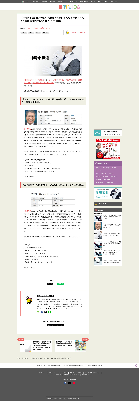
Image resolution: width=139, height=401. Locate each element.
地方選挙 (52, 1)
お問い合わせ (85, 374)
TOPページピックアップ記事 (36, 28)
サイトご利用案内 (62, 372)
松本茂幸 (31, 32)
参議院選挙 (44, 1)
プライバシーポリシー (56, 374)
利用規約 (80, 372)
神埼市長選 (45, 32)
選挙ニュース (52, 372)
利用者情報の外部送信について (71, 374)
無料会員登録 (58, 398)
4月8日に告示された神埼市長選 (34, 80)
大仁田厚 (24, 32)
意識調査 (93, 1)
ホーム (18, 358)
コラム (28, 1)
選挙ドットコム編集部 (79, 32)
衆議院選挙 (36, 1)
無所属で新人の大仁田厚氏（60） (43, 83)
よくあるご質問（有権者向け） (92, 372)
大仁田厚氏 (27, 211)
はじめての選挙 (84, 1)
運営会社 (72, 372)
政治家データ (73, 1)
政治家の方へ (42, 372)
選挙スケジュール (62, 1)
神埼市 (38, 32)
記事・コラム (25, 358)
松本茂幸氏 (27, 129)
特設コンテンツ (102, 1)
